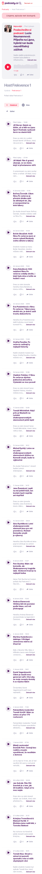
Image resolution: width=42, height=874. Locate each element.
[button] (22, 75)
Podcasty (5, 9)
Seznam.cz (28, 3)
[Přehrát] (8, 67)
